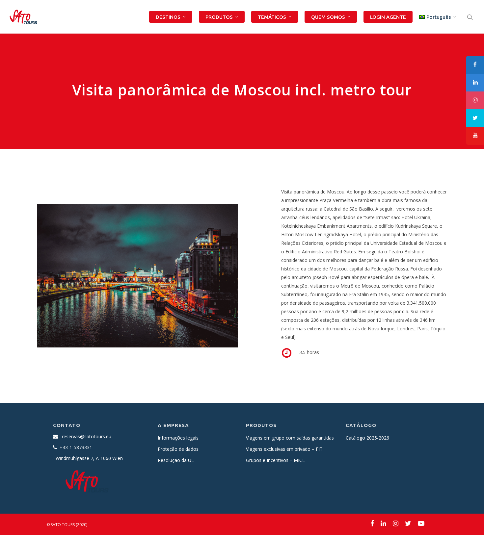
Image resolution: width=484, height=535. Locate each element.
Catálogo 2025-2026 (367, 438)
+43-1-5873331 (76, 447)
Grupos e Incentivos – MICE (275, 460)
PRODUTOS (219, 16)
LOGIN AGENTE (388, 16)
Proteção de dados (178, 449)
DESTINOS (168, 16)
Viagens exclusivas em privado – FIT (284, 449)
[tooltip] (475, 65)
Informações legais (178, 438)
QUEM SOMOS (328, 16)
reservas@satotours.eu (86, 436)
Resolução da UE (176, 460)
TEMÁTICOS (272, 16)
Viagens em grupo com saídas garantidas (290, 438)
